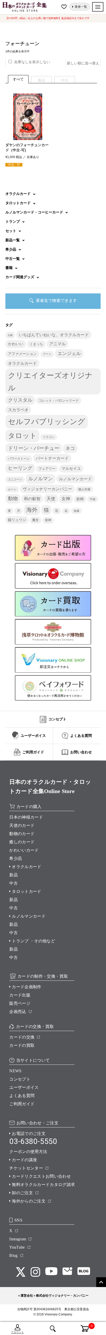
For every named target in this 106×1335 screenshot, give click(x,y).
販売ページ (19, 1003)
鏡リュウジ (17, 520)
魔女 (35, 520)
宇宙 (92, 499)
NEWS (15, 1071)
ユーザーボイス (24, 1087)
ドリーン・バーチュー (33, 448)
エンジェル (69, 353)
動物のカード (21, 833)
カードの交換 (21, 1037)
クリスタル (20, 400)
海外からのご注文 (29, 1201)
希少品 (15, 858)
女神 (65, 498)
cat (10, 335)
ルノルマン (40, 478)
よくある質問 (21, 1095)
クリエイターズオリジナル (50, 381)
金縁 (76, 510)
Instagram (17, 1239)
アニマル (57, 344)
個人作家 (84, 489)
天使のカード (21, 825)
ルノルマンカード (75, 478)
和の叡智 (32, 498)
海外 (32, 510)
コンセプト (19, 1079)
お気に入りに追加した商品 (64, 6)
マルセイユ (71, 468)
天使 (51, 498)
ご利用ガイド (21, 1104)
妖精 (80, 499)
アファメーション (22, 354)
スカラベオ (18, 410)
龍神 (48, 520)
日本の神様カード (26, 817)
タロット (22, 436)
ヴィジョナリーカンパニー (47, 489)
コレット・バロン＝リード (59, 400)
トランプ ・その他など (33, 941)
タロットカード (26, 891)
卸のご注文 (22, 1193)
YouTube (17, 1247)
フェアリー (47, 469)
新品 (13, 875)
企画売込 (17, 1011)
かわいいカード (24, 850)
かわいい (15, 344)
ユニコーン (15, 479)
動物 (13, 498)
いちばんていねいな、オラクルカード (54, 334)
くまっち (36, 344)
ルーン (12, 489)
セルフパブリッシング (46, 421)
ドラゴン (48, 437)
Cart (82, 1325)
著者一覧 (81, 7)
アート (47, 354)
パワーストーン (19, 458)
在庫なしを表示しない (32, 62)
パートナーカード (52, 458)
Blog (13, 1255)
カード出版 (19, 995)
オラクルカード (22, 363)
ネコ (70, 448)
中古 (13, 883)
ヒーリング (20, 468)
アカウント (17, 1332)
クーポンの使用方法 (28, 1151)
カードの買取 (21, 1045)
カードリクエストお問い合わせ (41, 1176)
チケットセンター (26, 1168)
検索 (52, 1328)
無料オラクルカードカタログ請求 (43, 1184)
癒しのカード (21, 842)
